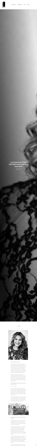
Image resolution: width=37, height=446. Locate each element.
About (24, 4)
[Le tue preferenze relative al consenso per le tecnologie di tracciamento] (35, 444)
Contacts (28, 4)
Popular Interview (19, 4)
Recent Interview (13, 4)
